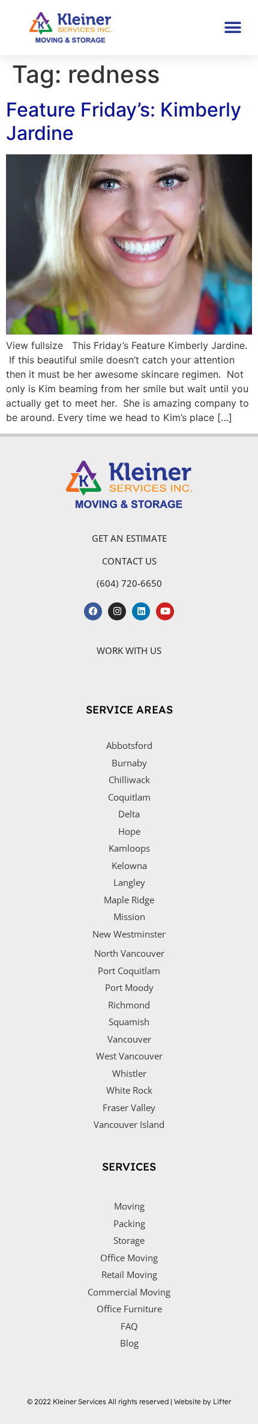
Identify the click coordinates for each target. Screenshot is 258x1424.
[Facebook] (93, 611)
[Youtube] (165, 611)
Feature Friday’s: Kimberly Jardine (123, 121)
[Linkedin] (141, 611)
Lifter (222, 1401)
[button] (232, 27)
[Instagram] (117, 611)
